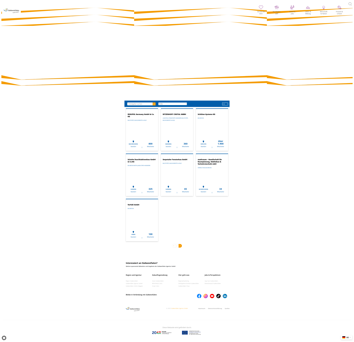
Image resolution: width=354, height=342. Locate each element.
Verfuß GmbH (133, 205)
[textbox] (172, 104)
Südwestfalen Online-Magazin (134, 286)
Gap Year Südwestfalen (211, 281)
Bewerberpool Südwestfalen (213, 283)
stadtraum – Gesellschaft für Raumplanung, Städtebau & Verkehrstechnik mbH (210, 161)
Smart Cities (155, 286)
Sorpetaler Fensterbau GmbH (175, 159)
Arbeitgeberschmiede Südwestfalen (188, 283)
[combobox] (172, 104)
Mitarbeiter (150, 146)
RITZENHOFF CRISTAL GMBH (174, 114)
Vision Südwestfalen (158, 281)
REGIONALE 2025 (157, 283)
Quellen (227, 308)
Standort (133, 146)
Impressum (201, 308)
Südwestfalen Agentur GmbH (134, 283)
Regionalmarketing (183, 281)
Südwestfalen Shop (183, 286)
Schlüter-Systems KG (206, 114)
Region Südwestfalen (132, 281)
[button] (4, 338)
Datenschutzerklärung (215, 308)
